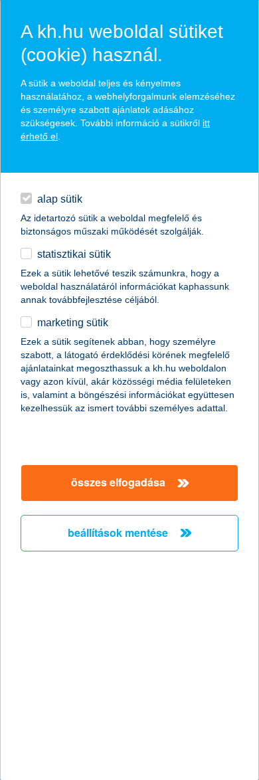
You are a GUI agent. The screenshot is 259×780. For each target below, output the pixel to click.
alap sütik (59, 199)
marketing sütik (72, 322)
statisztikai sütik (74, 254)
